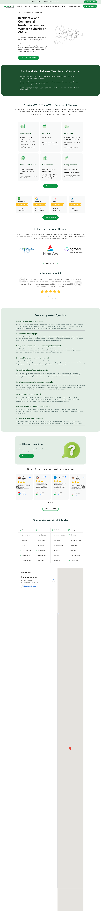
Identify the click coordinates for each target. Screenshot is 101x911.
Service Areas (27, 12)
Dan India (42, 477)
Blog (63, 6)
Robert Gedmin (24, 477)
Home (20, 12)
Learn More (56, 1)
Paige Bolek (61, 477)
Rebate (57, 6)
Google (24, 494)
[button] (20, 6)
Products (35, 6)
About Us (19, 6)
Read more (26, 488)
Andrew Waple (78, 477)
